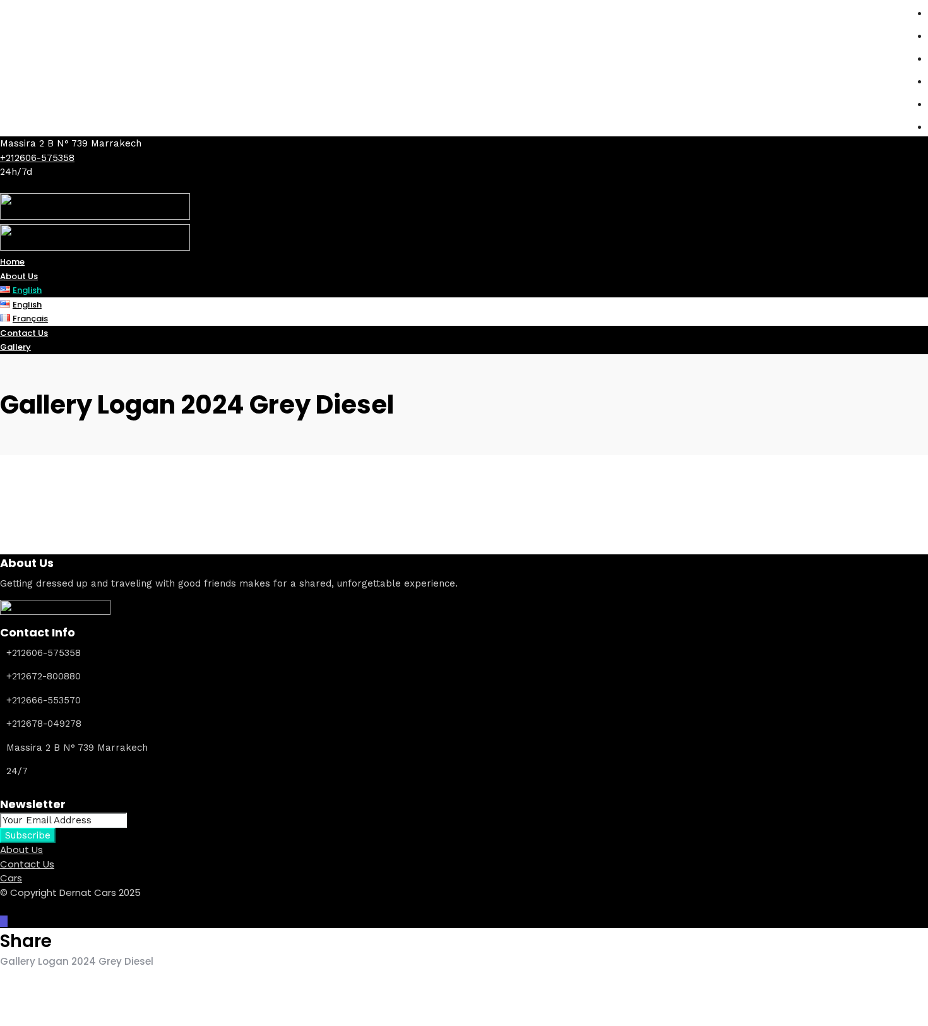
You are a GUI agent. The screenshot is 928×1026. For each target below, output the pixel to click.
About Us (21, 849)
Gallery (15, 347)
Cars (11, 878)
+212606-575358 (37, 158)
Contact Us (27, 864)
